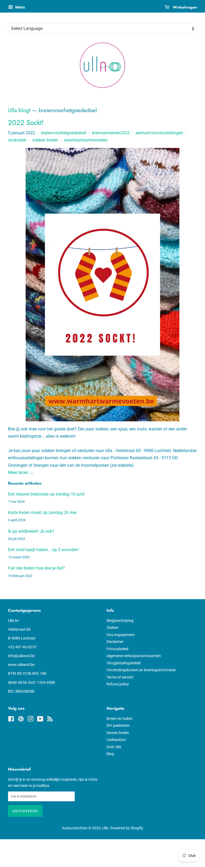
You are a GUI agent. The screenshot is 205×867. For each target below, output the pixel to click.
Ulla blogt (19, 110)
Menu (19, 7)
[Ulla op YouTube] (40, 720)
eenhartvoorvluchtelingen (159, 132)
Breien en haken (120, 718)
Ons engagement (121, 635)
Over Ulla (114, 747)
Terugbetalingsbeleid (124, 663)
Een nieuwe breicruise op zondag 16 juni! (46, 494)
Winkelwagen (184, 7)
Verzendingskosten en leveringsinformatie (141, 670)
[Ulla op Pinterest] (21, 720)
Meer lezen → (21, 472)
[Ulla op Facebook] (11, 720)
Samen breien (118, 733)
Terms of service (120, 677)
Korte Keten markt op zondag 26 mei (42, 512)
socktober (17, 140)
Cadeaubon (116, 739)
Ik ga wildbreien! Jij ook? (31, 531)
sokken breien (45, 140)
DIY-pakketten (118, 725)
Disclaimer (115, 642)
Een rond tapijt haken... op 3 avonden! (43, 549)
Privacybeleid (117, 649)
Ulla (105, 828)
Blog (110, 754)
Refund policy (118, 684)
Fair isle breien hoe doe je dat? (36, 568)
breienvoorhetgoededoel (63, 132)
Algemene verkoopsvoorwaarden (134, 656)
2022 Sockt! (26, 122)
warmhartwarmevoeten (86, 140)
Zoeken (113, 627)
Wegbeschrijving (120, 620)
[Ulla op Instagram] (30, 720)
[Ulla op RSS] (50, 720)
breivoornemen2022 (111, 132)
